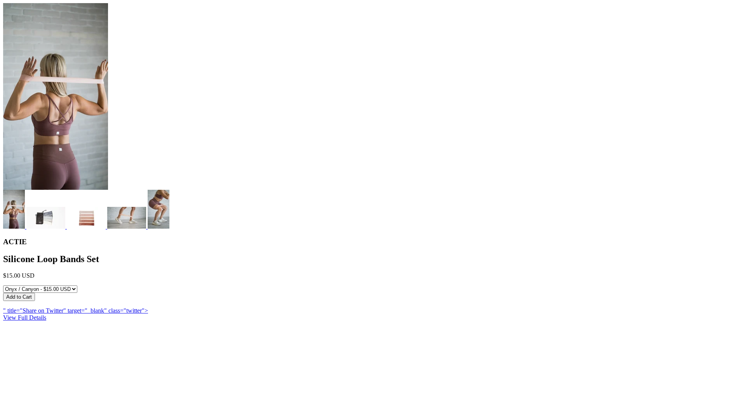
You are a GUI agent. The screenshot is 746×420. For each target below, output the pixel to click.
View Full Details (24, 317)
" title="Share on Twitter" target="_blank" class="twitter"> (75, 310)
